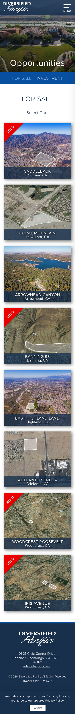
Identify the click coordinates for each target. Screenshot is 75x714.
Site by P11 (46, 681)
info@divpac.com (36, 666)
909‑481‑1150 (36, 662)
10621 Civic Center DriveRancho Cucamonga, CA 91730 (36, 655)
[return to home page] (17, 7)
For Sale (22, 78)
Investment (50, 78)
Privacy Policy (30, 681)
